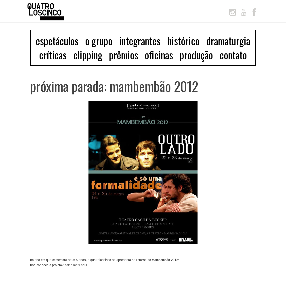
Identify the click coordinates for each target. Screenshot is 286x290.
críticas (53, 54)
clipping (87, 54)
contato (233, 54)
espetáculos (57, 40)
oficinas (159, 54)
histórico (183, 40)
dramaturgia (228, 40)
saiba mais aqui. (76, 265)
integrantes (139, 40)
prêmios (123, 54)
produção (196, 54)
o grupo (98, 40)
